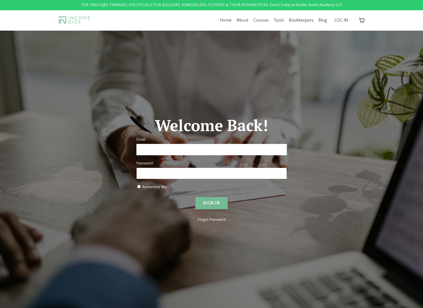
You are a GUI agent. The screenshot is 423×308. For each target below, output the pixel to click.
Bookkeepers (301, 20)
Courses (261, 20)
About (242, 20)
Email (140, 139)
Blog (322, 20)
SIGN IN (211, 203)
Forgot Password (212, 219)
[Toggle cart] (362, 20)
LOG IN (341, 20)
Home (226, 20)
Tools (279, 20)
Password (144, 163)
